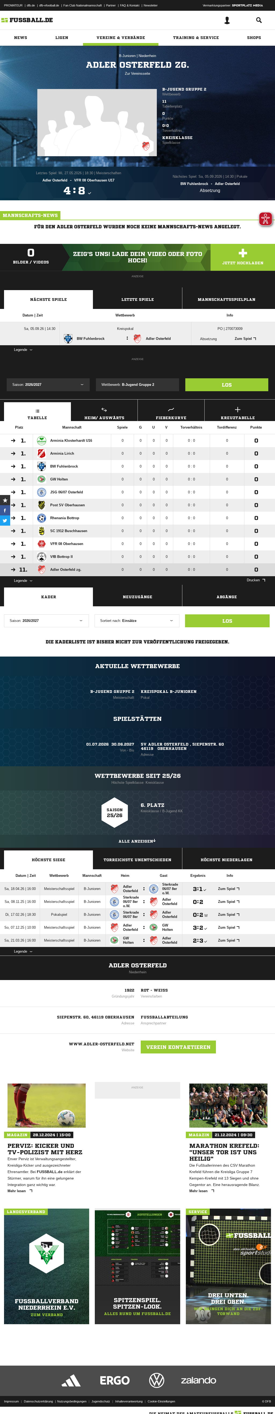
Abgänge (226, 597)
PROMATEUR (13, 5)
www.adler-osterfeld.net (101, 1044)
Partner (111, 5)
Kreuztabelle (238, 418)
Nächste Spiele (48, 299)
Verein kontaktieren (178, 1047)
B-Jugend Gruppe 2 (184, 89)
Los (227, 384)
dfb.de (31, 5)
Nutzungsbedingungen (71, 1401)
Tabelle (37, 418)
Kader (48, 597)
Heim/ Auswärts (104, 418)
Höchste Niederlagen (226, 860)
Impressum (11, 1401)
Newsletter (151, 5)
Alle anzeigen (135, 841)
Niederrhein (147, 56)
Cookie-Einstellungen (161, 1401)
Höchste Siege (48, 860)
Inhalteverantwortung (129, 1401)
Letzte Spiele (137, 299)
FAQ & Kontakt (129, 5)
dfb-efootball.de (49, 5)
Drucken (253, 580)
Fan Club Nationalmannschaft (82, 5)
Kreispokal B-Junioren (169, 691)
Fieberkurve (171, 418)
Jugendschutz (101, 1401)
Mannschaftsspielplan (226, 299)
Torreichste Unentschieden (137, 860)
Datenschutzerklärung (38, 1401)
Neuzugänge (137, 597)
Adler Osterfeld (137, 965)
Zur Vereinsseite (137, 74)
